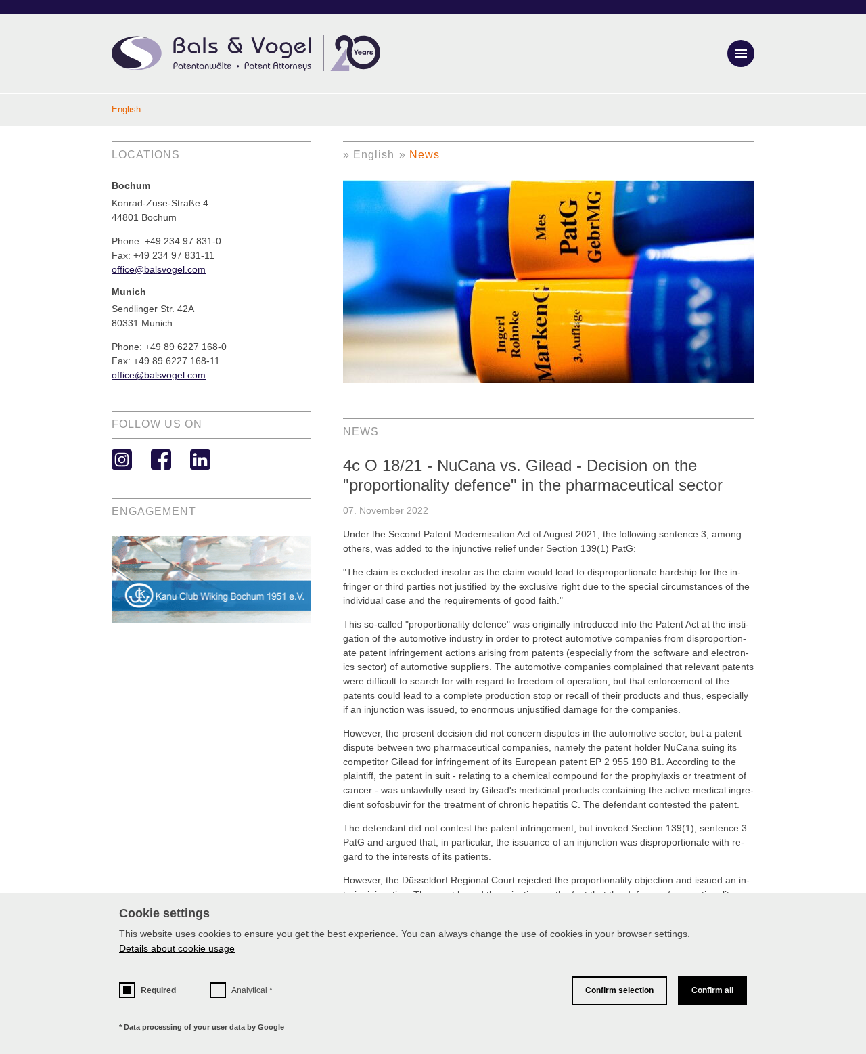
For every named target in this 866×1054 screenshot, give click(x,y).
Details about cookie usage (177, 948)
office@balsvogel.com (159, 269)
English (373, 154)
